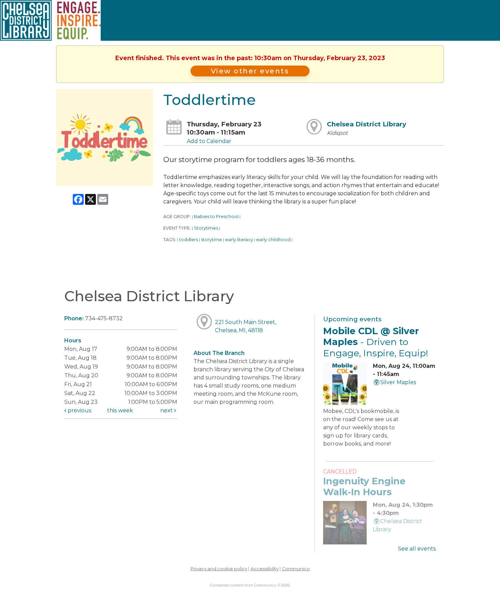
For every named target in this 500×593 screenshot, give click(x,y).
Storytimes (206, 228)
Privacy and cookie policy (218, 568)
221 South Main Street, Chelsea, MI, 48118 (245, 326)
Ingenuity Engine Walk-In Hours (364, 486)
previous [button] (78, 410)
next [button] (167, 410)
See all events (417, 548)
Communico (296, 568)
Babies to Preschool (216, 216)
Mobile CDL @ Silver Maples (375, 342)
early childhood (273, 239)
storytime (211, 239)
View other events (250, 71)
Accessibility (265, 568)
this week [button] (120, 410)
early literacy (239, 239)
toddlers (188, 239)
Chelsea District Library (366, 124)
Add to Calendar (209, 141)
